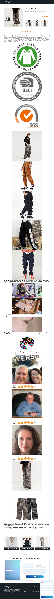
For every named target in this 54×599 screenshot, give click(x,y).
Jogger (25, 590)
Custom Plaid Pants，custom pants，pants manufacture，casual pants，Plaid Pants (23, 527)
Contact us (41, 1)
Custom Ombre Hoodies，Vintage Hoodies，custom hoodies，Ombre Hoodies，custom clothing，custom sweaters (37, 592)
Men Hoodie (7, 527)
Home (24, 1)
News (35, 1)
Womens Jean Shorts (39, 527)
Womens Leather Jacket (37, 590)
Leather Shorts (35, 588)
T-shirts (25, 588)
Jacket (25, 591)
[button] (47, 533)
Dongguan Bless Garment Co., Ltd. (33, 597)
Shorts (25, 592)
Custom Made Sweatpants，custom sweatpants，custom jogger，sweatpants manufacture (37, 591)
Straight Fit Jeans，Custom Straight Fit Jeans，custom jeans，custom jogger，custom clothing (21, 528)
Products (29, 1)
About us (46, 1)
